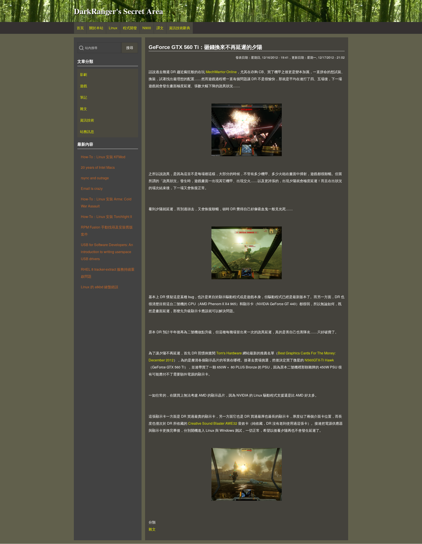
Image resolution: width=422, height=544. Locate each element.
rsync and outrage (95, 177)
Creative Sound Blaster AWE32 (212, 423)
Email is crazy (92, 188)
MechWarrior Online (221, 71)
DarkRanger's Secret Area (118, 11)
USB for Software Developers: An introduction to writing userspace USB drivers (107, 251)
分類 (152, 522)
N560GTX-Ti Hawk (319, 360)
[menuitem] (80, 28)
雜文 (152, 529)
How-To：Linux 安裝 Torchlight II (106, 216)
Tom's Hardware (229, 352)
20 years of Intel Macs (98, 167)
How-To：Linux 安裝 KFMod (103, 156)
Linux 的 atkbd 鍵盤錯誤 (99, 286)
